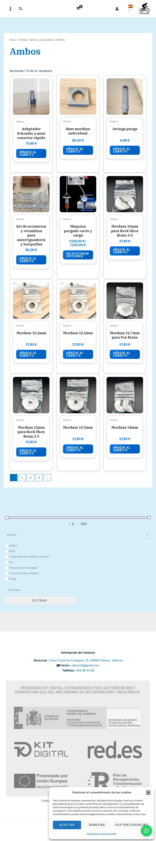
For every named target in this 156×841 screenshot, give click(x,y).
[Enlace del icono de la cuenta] (117, 8)
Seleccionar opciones (77, 255)
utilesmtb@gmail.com (85, 665)
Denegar (97, 825)
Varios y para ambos (41, 39)
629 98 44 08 (85, 670)
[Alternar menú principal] (10, 8)
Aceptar (67, 825)
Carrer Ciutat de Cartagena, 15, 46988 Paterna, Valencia (85, 660)
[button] (148, 793)
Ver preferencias (131, 825)
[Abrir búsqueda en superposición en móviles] (20, 8)
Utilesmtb (144, 13)
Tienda (22, 39)
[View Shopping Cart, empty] (78, 9)
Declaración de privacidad (101, 833)
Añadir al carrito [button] (28, 153)
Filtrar (39, 600)
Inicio (13, 39)
